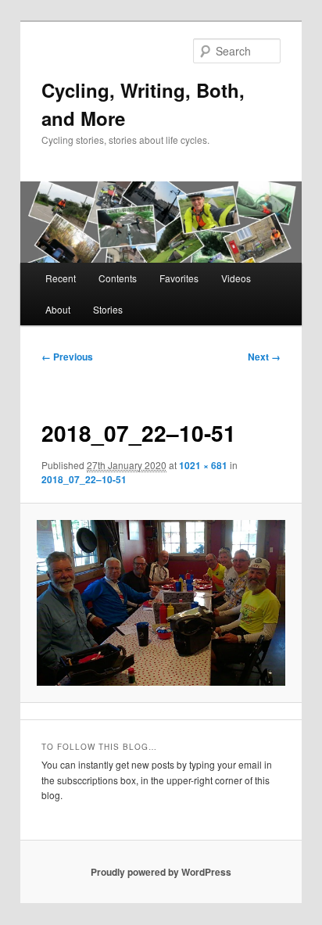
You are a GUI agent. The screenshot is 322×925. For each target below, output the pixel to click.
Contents (117, 278)
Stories (108, 309)
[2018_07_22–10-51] (160, 603)
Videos (236, 278)
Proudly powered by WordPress (161, 872)
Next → (264, 357)
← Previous (67, 357)
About (57, 309)
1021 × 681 (203, 465)
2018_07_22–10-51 (84, 479)
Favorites (179, 278)
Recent (60, 278)
